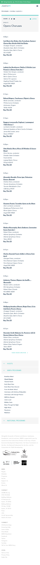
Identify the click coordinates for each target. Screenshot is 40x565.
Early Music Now (9, 384)
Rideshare (7, 412)
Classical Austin (8, 381)
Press (3, 511)
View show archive (19, 353)
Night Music (7, 407)
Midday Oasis (8, 402)
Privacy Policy (5, 555)
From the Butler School (11, 389)
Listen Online (5, 529)
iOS (2, 525)
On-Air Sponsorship (7, 515)
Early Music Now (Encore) (11, 387)
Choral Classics (8, 379)
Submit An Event (6, 517)
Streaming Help (5, 527)
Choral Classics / (16, 11)
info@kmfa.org (5, 492)
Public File (4, 557)
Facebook (4, 536)
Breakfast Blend (8, 376)
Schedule (4, 474)
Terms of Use (5, 552)
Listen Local (7, 400)
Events (3, 483)
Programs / (5, 11)
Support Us (4, 481)
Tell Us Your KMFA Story (8, 545)
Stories (3, 478)
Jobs (2, 513)
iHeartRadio (4, 532)
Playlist (3, 472)
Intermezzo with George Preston (13, 394)
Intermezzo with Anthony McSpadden (15, 392)
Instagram (4, 541)
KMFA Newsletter (6, 534)
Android (6, 525)
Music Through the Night (11, 405)
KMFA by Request (9, 397)
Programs (4, 476)
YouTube (3, 543)
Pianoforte (7, 410)
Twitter (3, 538)
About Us (4, 485)
